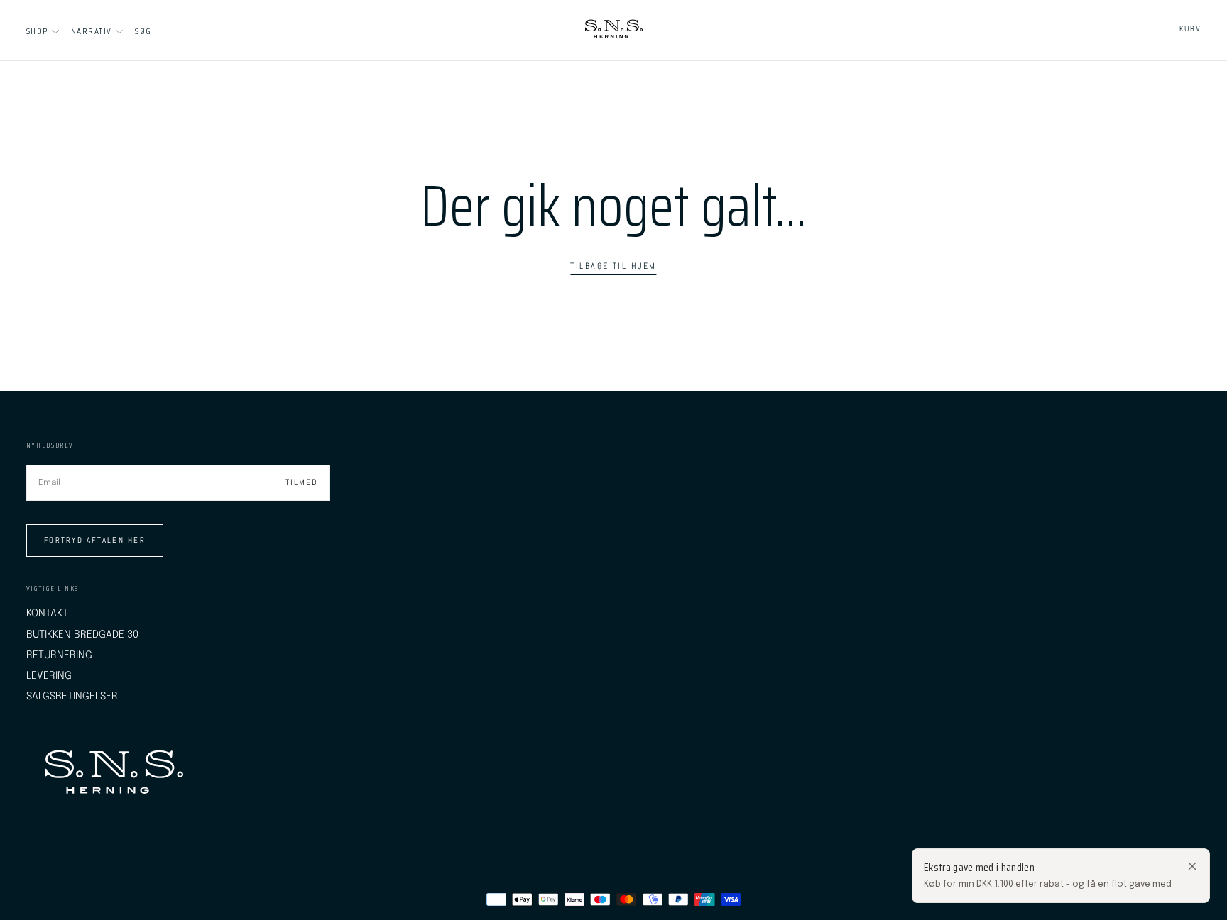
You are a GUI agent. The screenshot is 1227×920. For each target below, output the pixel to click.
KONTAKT (47, 613)
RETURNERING (59, 655)
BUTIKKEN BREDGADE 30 (82, 634)
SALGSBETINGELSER (72, 696)
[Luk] (1192, 866)
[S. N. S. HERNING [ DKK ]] (113, 774)
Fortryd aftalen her (95, 540)
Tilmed (301, 482)
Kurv (1190, 29)
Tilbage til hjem (613, 266)
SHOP (37, 31)
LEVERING (49, 675)
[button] (143, 31)
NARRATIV (91, 31)
